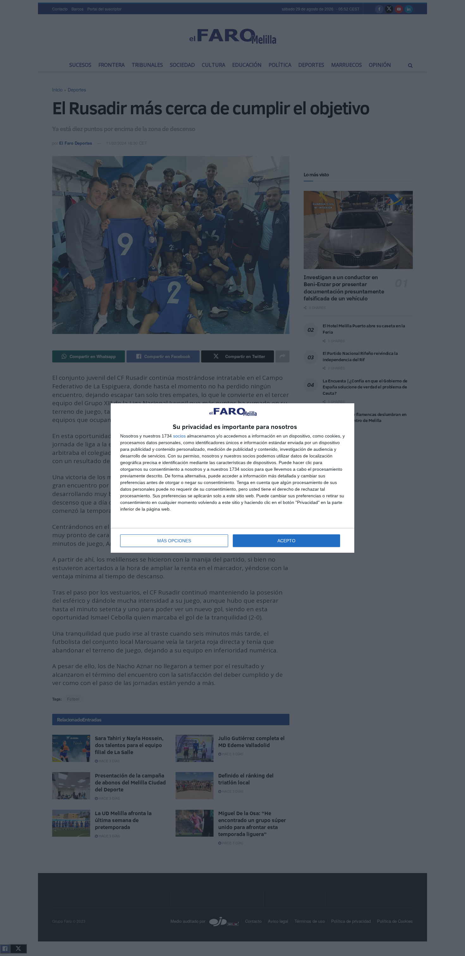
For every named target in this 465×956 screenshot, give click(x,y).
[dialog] (232, 478)
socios (179, 436)
